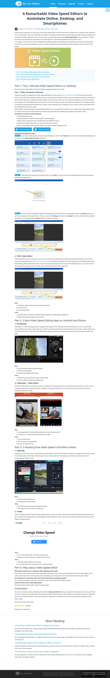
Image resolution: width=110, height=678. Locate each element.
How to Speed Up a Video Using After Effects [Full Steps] (36, 634)
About (56, 673)
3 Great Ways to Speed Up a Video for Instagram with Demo (37, 625)
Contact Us (70, 673)
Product (81, 4)
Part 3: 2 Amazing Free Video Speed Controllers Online (32, 77)
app (31, 386)
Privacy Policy (62, 673)
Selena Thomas (45, 29)
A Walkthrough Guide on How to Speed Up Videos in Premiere (38, 643)
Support (90, 4)
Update (51, 673)
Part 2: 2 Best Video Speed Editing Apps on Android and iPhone (35, 74)
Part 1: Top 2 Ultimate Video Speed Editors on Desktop (32, 72)
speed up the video (41, 261)
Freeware (62, 4)
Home (53, 4)
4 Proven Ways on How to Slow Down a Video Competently (36, 651)
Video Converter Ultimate (69, 95)
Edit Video (55, 29)
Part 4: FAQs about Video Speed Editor (28, 79)
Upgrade (71, 4)
